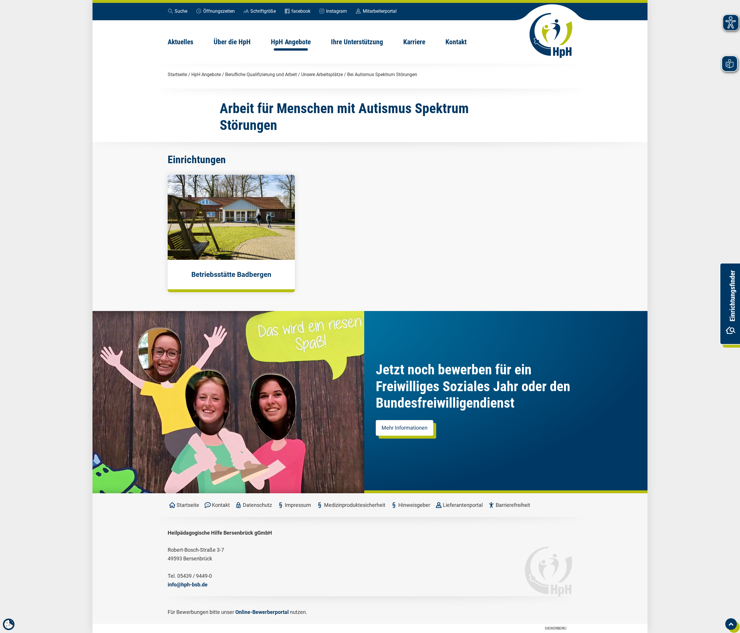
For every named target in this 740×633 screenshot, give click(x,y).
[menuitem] (181, 42)
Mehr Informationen (405, 428)
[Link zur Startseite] (551, 35)
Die (555, 628)
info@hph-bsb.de (188, 585)
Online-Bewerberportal (262, 612)
